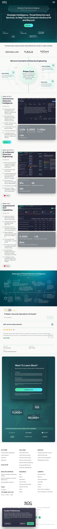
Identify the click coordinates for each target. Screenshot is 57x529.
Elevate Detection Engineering (26, 462)
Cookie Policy (23, 507)
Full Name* (17, 372)
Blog (20, 474)
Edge (11, 494)
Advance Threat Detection (25, 460)
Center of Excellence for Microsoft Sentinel (8, 475)
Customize (7, 523)
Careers (39, 484)
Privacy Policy (7, 518)
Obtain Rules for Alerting (24, 455)
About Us (40, 476)
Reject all (23, 523)
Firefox (7, 494)
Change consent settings (11, 507)
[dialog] (19, 517)
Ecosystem (4, 465)
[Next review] (51, 317)
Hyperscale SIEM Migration (25, 467)
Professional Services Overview (45, 452)
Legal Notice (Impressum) (43, 507)
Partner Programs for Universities (45, 491)
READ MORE (6, 337)
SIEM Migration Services (43, 460)
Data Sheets (22, 479)
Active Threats (22, 481)
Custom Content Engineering (44, 457)
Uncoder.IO (3, 489)
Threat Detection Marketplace (8, 452)
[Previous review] (48, 317)
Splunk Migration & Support (7, 482)
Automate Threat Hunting (25, 457)
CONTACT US (28, 277)
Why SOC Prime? (41, 474)
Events (20, 476)
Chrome (3, 494)
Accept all (30, 523)
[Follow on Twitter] (35, 517)
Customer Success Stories (25, 484)
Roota (20, 489)
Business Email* (18, 378)
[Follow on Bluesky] (39, 517)
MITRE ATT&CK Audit (42, 455)
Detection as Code (23, 486)
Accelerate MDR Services (25, 465)
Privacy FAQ (38, 509)
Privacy (39, 486)
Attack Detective (5, 455)
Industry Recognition (42, 479)
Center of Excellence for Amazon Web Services (8, 479)
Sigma (20, 491)
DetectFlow (3, 460)
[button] (54, 2)
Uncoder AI (3, 457)
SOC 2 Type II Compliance (44, 489)
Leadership (40, 481)
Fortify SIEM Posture (24, 452)
